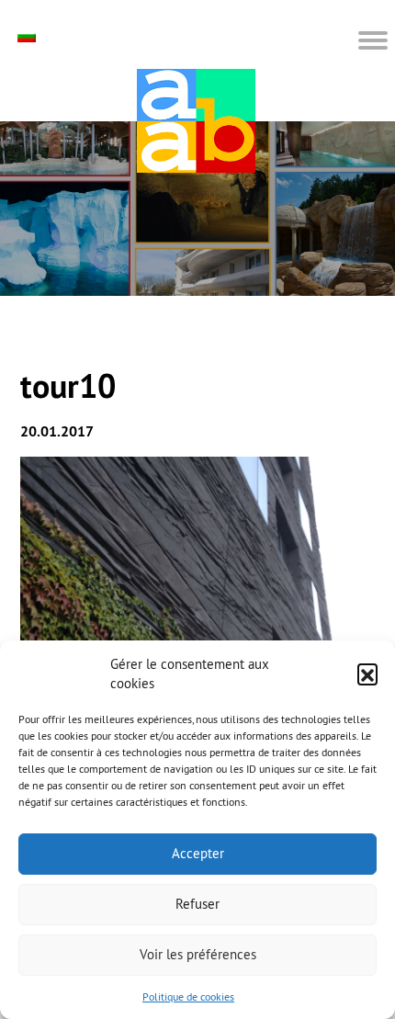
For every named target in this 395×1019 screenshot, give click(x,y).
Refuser (197, 903)
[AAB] (196, 121)
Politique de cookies (188, 996)
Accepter (198, 853)
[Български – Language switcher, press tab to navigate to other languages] (29, 36)
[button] (367, 673)
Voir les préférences (198, 954)
